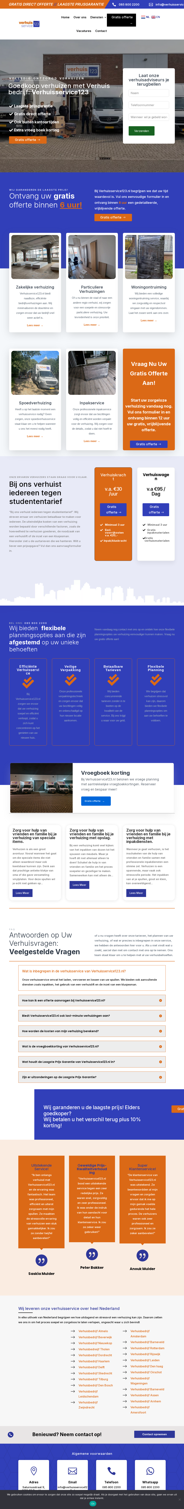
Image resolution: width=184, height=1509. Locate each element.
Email (72, 1482)
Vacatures (83, 31)
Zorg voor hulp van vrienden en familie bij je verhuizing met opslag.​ (92, 834)
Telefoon (111, 1482)
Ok (93, 1503)
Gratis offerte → (122, 20)
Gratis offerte (25, 140)
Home (65, 17)
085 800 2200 (35, 623)
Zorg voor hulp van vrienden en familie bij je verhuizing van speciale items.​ (35, 836)
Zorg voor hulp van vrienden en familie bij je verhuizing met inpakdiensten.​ (148, 836)
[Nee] (179, 1499)
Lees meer (22, 892)
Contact (101, 31)
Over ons (79, 17)
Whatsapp (150, 1482)
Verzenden (141, 131)
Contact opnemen (154, 1434)
